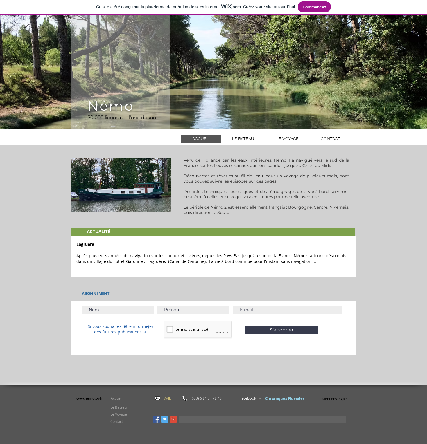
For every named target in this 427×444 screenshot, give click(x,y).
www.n (81, 398)
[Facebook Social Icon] (156, 419)
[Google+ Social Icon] (173, 419)
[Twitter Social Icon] (164, 419)
